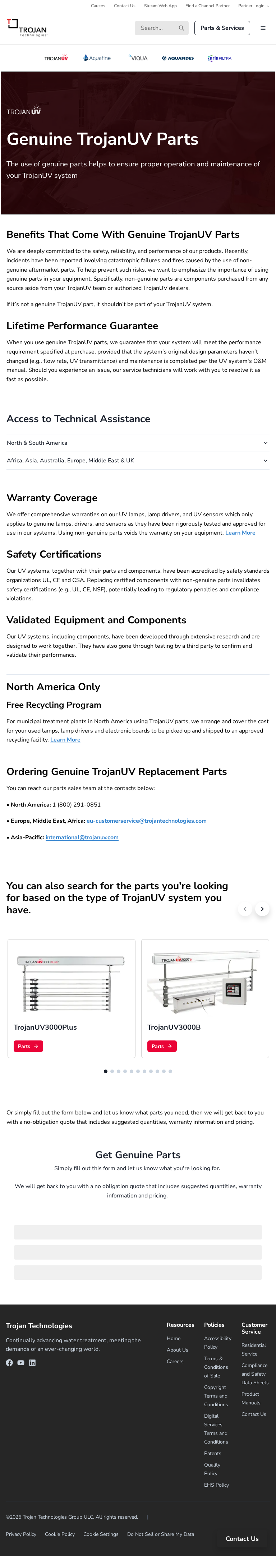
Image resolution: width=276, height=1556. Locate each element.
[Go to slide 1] (105, 1071)
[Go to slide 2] (112, 1071)
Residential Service (254, 1349)
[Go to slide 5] (131, 1071)
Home (173, 1338)
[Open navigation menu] (263, 28)
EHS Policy (216, 1485)
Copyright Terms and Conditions (216, 1396)
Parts (24, 1046)
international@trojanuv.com (82, 837)
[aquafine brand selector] (98, 57)
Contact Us (124, 6)
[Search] (181, 28)
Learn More (240, 533)
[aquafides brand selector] (178, 57)
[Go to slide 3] (118, 1071)
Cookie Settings (101, 1534)
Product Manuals (251, 1398)
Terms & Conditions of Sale (216, 1367)
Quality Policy (212, 1469)
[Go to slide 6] (138, 1071)
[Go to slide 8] (151, 1071)
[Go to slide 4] (125, 1071)
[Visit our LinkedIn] (32, 1364)
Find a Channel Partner (207, 6)
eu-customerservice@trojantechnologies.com (147, 821)
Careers (98, 6)
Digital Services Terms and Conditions (216, 1429)
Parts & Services (222, 28)
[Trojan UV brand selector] (56, 57)
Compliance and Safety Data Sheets (255, 1374)
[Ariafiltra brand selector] (219, 57)
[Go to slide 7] (144, 1071)
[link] (71, 998)
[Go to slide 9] (157, 1071)
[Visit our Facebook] (9, 1364)
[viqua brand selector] (138, 57)
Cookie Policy (60, 1534)
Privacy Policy (21, 1534)
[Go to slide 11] (170, 1071)
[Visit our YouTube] (20, 1364)
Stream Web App (160, 6)
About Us (177, 1350)
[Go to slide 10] (164, 1071)
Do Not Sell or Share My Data (160, 1534)
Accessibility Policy (217, 1342)
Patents (212, 1453)
